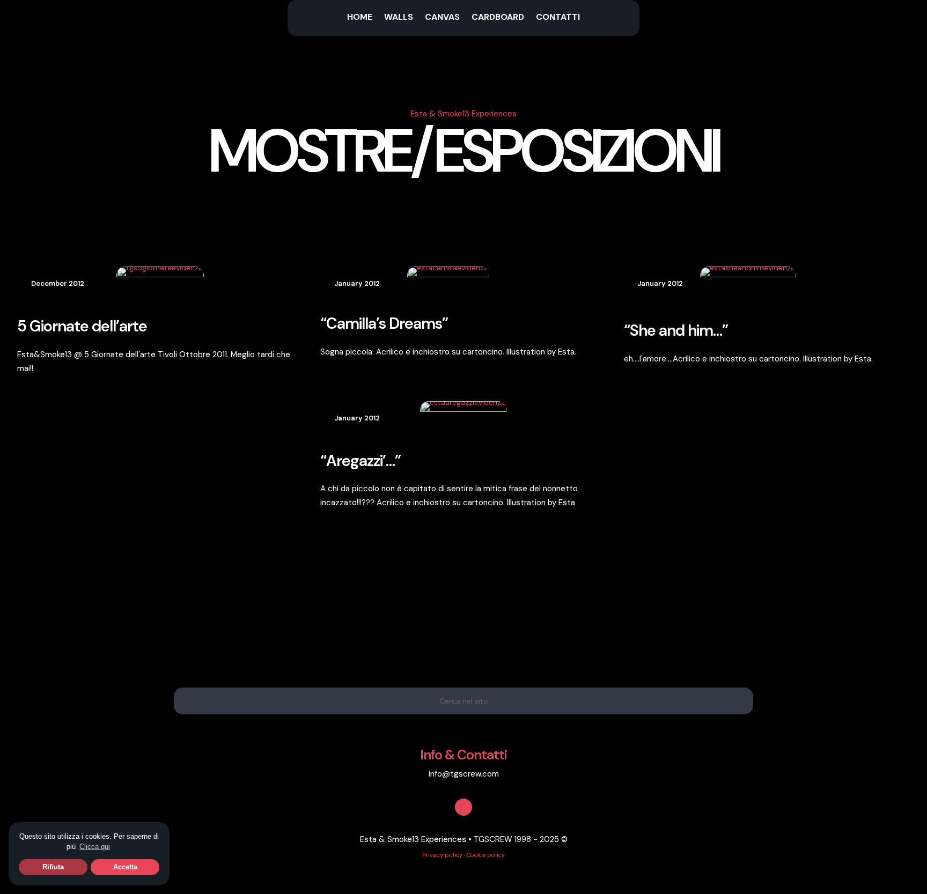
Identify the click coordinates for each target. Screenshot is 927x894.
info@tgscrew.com (464, 774)
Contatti (558, 18)
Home (359, 18)
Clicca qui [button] (94, 847)
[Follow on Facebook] (463, 807)
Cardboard (498, 18)
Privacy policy (442, 855)
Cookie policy (486, 855)
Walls (398, 18)
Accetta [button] (125, 867)
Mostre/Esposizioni (464, 151)
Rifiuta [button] (53, 867)
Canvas (442, 18)
